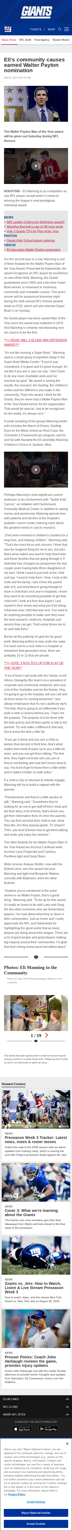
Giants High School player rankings (30, 240)
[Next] (46, 1035)
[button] (36, 165)
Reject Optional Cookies (36, 1512)
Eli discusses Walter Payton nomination (33, 249)
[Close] (67, 1447)
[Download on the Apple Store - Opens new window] (22, 1429)
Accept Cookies (36, 1523)
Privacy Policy (46, 1494)
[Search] (59, 29)
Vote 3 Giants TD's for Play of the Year (32, 231)
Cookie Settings (36, 1501)
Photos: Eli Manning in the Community (32, 969)
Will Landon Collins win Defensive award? (35, 222)
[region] (36, 1486)
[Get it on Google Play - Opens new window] (48, 1430)
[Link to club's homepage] (7, 28)
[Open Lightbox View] (36, 1019)
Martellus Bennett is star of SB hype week (35, 226)
